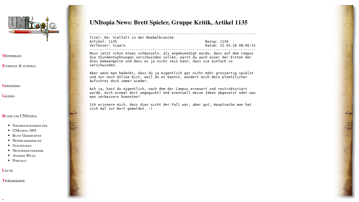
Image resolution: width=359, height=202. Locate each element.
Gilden (8, 95)
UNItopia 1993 (24, 130)
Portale (19, 160)
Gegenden (11, 85)
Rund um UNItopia (19, 115)
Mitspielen (12, 55)
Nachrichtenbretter (30, 125)
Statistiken (22, 145)
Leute (7, 170)
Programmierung (27, 140)
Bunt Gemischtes (27, 135)
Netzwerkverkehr (28, 150)
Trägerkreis (13, 180)
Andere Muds (24, 155)
